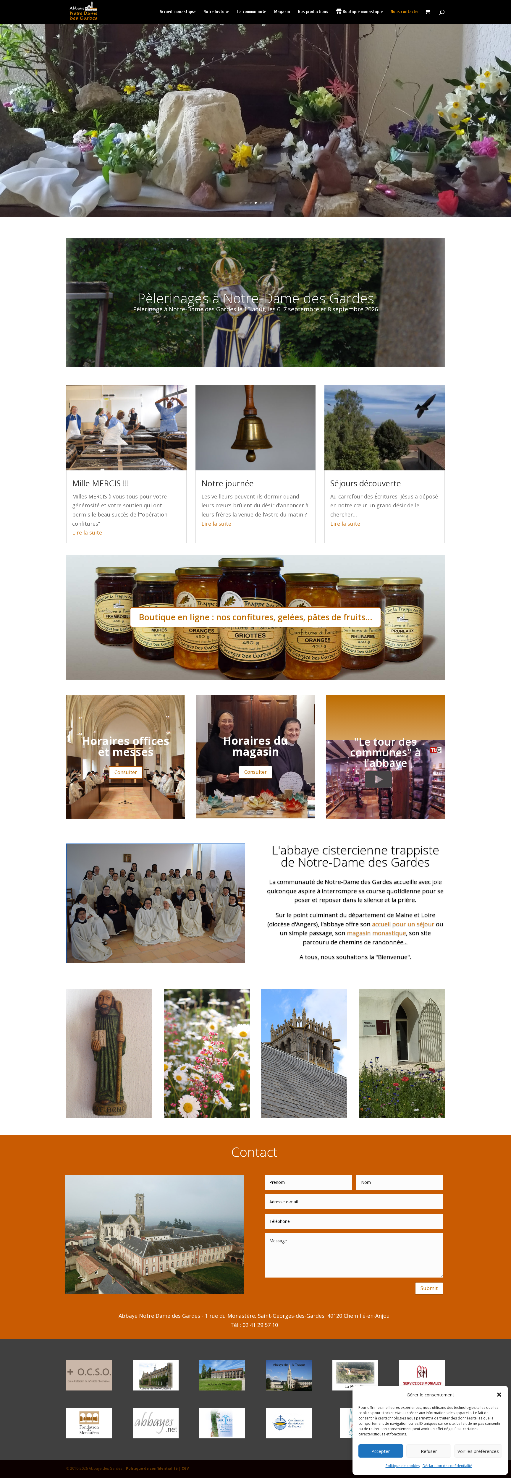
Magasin (282, 12)
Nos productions (313, 12)
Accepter (381, 1451)
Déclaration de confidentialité (447, 1465)
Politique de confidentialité (152, 1468)
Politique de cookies (403, 1465)
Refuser (429, 1451)
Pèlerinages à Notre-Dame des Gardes (255, 298)
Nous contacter (405, 12)
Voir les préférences (478, 1451)
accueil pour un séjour (403, 924)
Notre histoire (216, 12)
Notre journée (227, 483)
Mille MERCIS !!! (100, 483)
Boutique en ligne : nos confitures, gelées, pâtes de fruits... (255, 617)
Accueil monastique (177, 12)
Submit (429, 1288)
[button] (499, 1395)
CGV (185, 1468)
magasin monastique (376, 933)
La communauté (251, 12)
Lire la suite (87, 532)
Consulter (125, 772)
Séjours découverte (365, 483)
